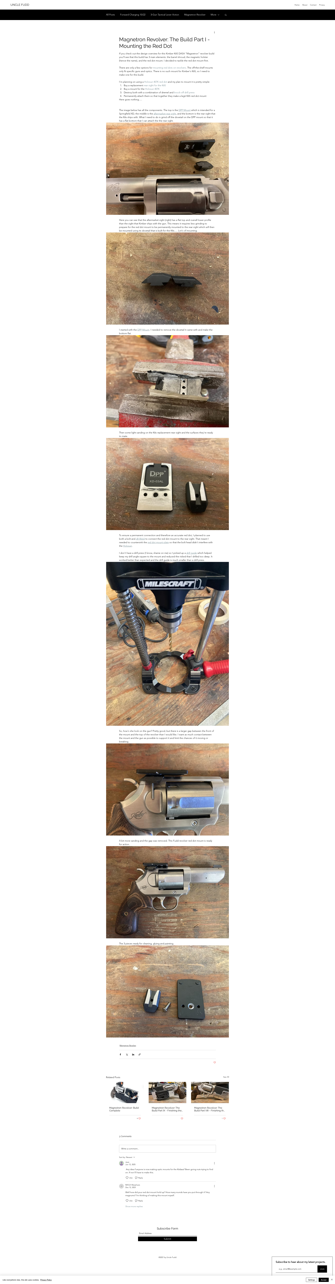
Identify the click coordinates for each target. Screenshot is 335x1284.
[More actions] (214, 32)
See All (226, 1077)
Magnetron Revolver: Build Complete (124, 1109)
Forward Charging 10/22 (132, 14)
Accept (323, 1279)
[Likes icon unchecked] (127, 1177)
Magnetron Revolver (194, 14)
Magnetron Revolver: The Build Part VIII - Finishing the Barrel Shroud (209, 1109)
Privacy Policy (46, 1279)
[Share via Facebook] (120, 1054)
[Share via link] (139, 1054)
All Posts (110, 14)
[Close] (331, 1280)
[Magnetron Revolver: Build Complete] (125, 1092)
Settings (311, 1279)
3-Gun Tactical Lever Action (165, 14)
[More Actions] (214, 1163)
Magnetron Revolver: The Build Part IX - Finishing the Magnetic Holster (167, 1109)
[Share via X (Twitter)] (126, 1054)
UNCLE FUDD (19, 4)
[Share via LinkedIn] (133, 1054)
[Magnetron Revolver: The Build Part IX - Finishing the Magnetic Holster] (167, 1092)
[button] (225, 15)
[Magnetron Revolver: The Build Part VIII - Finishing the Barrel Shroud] (210, 1092)
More (213, 14)
